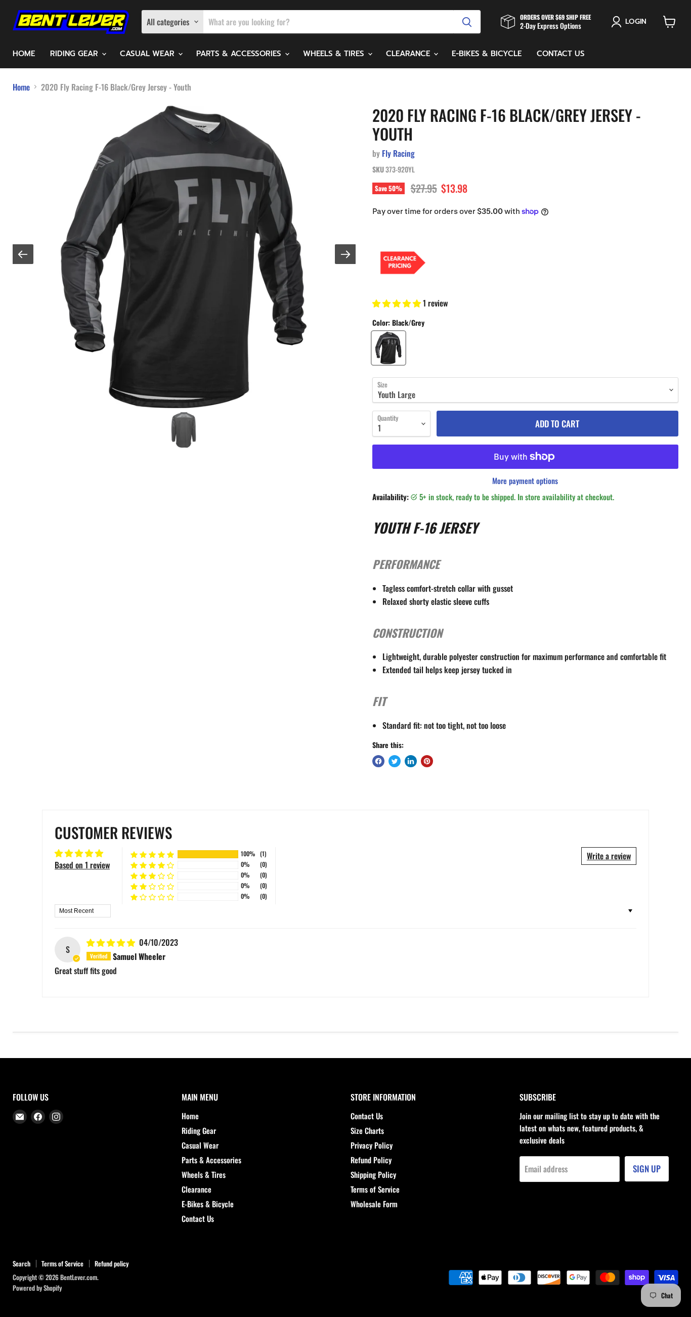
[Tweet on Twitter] (394, 761)
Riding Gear (75, 53)
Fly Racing (398, 153)
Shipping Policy (373, 1174)
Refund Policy (371, 1159)
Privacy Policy (372, 1145)
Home (24, 53)
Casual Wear (148, 53)
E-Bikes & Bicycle (487, 53)
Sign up (647, 1168)
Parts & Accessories (240, 53)
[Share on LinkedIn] (411, 761)
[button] (397, 303)
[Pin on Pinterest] (427, 761)
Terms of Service (375, 1189)
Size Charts (367, 1130)
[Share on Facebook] (378, 761)
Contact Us (561, 53)
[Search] (467, 21)
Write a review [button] (609, 856)
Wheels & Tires (335, 53)
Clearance (409, 53)
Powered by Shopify (37, 1288)
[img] (112, 942)
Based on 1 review (82, 865)
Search (21, 1263)
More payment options (525, 480)
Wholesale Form (374, 1203)
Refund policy (111, 1263)
